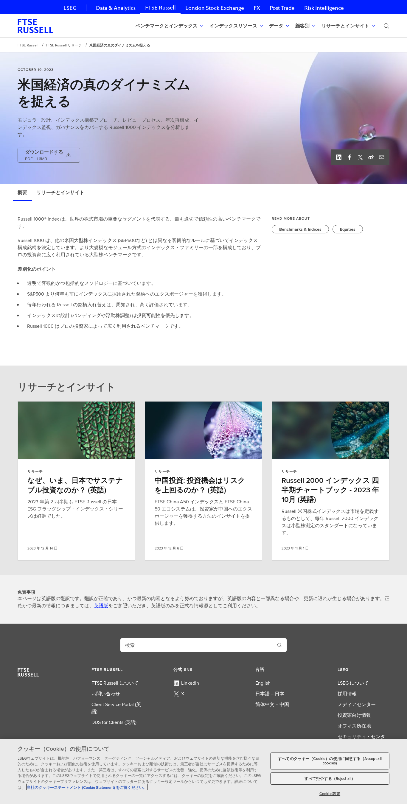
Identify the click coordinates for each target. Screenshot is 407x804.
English (263, 683)
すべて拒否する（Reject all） (330, 778)
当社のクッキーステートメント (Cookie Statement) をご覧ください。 (87, 787)
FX (257, 7)
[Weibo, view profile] (371, 157)
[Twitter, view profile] (360, 157)
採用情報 (347, 693)
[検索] (386, 26)
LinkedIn (190, 683)
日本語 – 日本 (269, 693)
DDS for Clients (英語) (113, 722)
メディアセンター (357, 704)
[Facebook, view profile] (349, 157)
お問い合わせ (105, 693)
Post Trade (282, 7)
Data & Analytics (116, 7)
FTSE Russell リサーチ (64, 45)
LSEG (70, 7)
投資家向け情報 (354, 715)
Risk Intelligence (324, 7)
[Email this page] (381, 157)
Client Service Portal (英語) (116, 708)
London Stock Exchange (214, 7)
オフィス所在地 (354, 725)
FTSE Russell (160, 7)
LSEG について (353, 683)
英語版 (101, 605)
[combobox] (196, 645)
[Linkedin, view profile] (338, 157)
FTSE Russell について (115, 683)
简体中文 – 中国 (272, 704)
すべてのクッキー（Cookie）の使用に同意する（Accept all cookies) (330, 761)
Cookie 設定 (329, 793)
